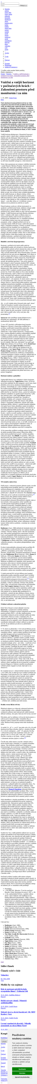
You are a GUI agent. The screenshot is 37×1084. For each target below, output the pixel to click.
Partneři (3, 1063)
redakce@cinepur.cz (11, 67)
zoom (6, 49)
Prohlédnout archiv (7, 1038)
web (6, 48)
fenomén (7, 18)
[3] (28, 578)
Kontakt (3, 1057)
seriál (6, 39)
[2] (34, 494)
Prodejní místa (5, 1059)
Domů (3, 74)
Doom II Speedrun (15, 789)
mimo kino (8, 28)
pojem (7, 30)
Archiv (3, 1047)
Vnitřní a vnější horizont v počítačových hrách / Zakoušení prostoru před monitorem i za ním (15, 75)
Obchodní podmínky (7, 1079)
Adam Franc (13, 98)
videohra (7, 46)
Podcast (3, 1054)
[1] (9, 313)
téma (6, 44)
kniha (6, 25)
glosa (6, 21)
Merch (3, 1066)
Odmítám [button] (22, 1073)
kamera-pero (9, 23)
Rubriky (9, 74)
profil (6, 33)
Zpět (2, 962)
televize (7, 42)
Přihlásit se (23, 5)
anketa (7, 11)
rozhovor (7, 37)
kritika (7, 26)
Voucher (3, 1070)
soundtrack (8, 41)
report (6, 35)
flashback (8, 19)
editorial (7, 16)
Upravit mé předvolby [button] (22, 1077)
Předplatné (8, 65)
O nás (2, 1050)
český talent (8, 14)
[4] (25, 738)
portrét (7, 32)
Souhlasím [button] (22, 1069)
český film (8, 12)
